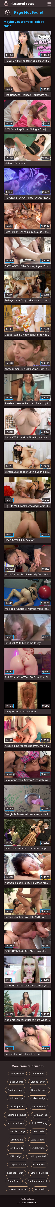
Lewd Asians (17, 1139)
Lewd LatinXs (16, 1147)
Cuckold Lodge (37, 1098)
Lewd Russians (38, 1147)
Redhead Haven (15, 1172)
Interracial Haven (15, 1123)
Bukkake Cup (16, 1098)
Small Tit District (39, 1172)
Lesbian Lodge (17, 1131)
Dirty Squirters (17, 1106)
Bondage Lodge (16, 1090)
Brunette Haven (39, 1090)
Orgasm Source (18, 1164)
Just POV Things (40, 1123)
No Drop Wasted (37, 1156)
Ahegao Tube (17, 1073)
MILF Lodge (15, 1156)
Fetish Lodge (38, 1106)
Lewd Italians (37, 1139)
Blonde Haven (38, 1081)
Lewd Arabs (39, 1131)
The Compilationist (37, 1181)
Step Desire (14, 1181)
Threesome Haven (18, 1189)
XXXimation (40, 1189)
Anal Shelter (38, 1073)
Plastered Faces (22, 4)
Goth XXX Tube (41, 1114)
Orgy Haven (39, 1164)
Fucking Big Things (16, 1114)
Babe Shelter (16, 1081)
